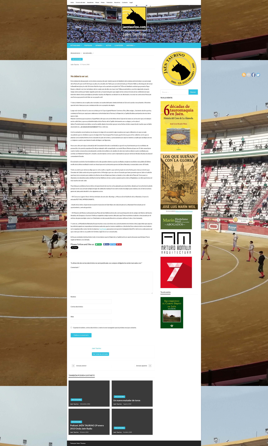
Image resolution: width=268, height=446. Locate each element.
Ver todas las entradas (100, 354)
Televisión (109, 2)
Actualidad (75, 45)
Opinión (98, 45)
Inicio (72, 2)
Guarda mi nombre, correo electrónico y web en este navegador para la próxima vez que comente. (104, 327)
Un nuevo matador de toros (126, 400)
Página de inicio (75, 53)
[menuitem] (75, 45)
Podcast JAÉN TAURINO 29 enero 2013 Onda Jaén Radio (87, 427)
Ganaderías (90, 2)
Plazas (97, 2)
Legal (131, 2)
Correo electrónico (77, 306)
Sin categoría (87, 53)
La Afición (119, 45)
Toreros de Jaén (80, 2)
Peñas (102, 2)
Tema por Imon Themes (78, 443)
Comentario (75, 267)
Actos (108, 45)
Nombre (73, 297)
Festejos (88, 45)
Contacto (125, 2)
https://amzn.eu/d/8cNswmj (184, 211)
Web (72, 317)
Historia (129, 45)
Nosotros (117, 2)
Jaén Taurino (134, 34)
